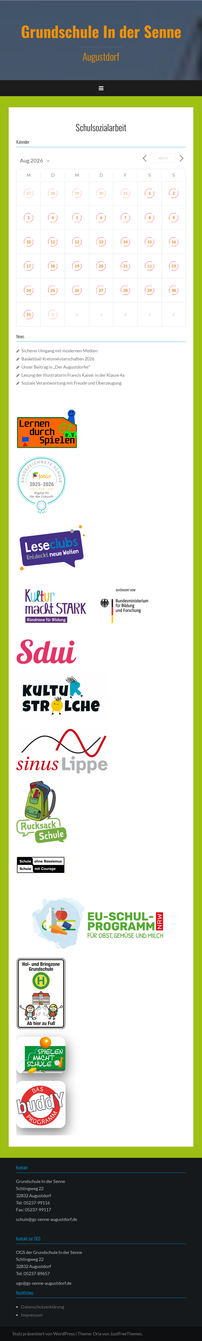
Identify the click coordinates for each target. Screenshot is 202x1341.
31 (125, 193)
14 (125, 241)
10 (28, 241)
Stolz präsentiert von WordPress (43, 1333)
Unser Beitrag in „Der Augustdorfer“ (56, 367)
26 (77, 290)
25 (52, 290)
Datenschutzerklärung (42, 1306)
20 (101, 266)
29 (77, 193)
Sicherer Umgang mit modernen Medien (59, 350)
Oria (97, 1333)
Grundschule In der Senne (101, 31)
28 (52, 193)
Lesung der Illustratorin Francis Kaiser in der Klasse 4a (72, 375)
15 (149, 241)
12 (77, 241)
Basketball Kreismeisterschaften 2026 (57, 358)
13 (101, 241)
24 (28, 290)
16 (173, 241)
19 (77, 266)
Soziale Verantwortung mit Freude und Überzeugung (71, 383)
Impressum (32, 1315)
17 (28, 266)
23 (173, 266)
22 (149, 266)
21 (125, 266)
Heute (163, 158)
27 (28, 193)
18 (52, 266)
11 (52, 241)
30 (101, 193)
